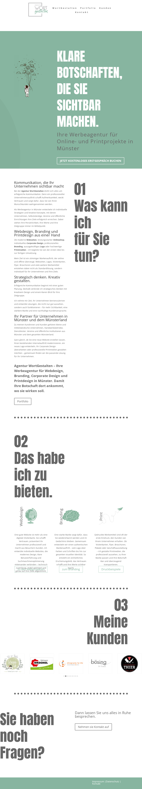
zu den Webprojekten (31, 569)
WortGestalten (64, 8)
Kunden (105, 8)
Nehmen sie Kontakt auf (93, 727)
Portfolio (88, 8)
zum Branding (71, 569)
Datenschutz (112, 781)
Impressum (98, 781)
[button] (64, 676)
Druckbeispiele (111, 569)
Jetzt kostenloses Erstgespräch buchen (90, 161)
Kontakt (82, 12)
